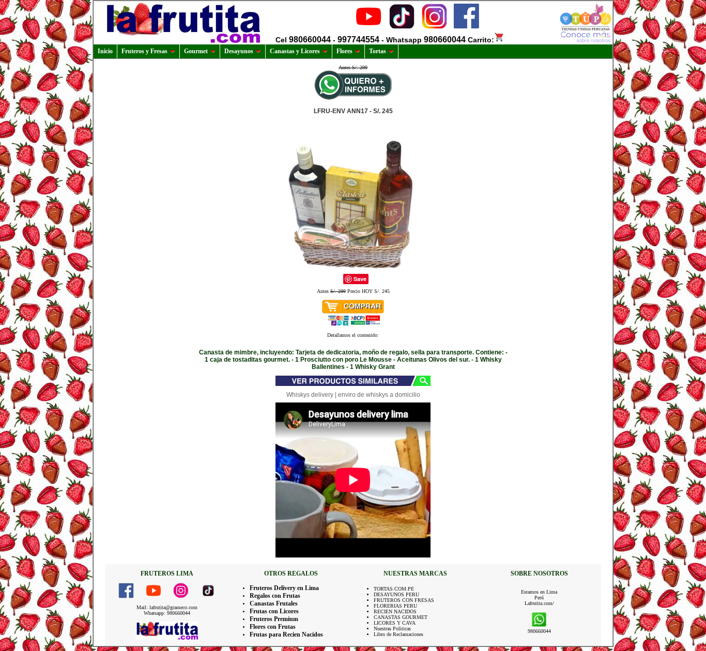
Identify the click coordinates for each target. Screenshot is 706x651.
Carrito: (481, 40)
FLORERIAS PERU (395, 606)
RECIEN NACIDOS (395, 611)
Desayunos (238, 51)
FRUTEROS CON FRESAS (404, 600)
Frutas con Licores (274, 611)
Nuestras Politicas (392, 628)
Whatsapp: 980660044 (167, 613)
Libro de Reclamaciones (398, 634)
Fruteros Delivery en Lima (284, 588)
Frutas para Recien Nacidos (286, 634)
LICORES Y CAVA (395, 623)
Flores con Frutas (273, 626)
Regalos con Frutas (275, 595)
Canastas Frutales (274, 603)
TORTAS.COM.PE (394, 589)
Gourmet (196, 51)
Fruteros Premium (274, 619)
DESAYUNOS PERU (396, 594)
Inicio (105, 51)
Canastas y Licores (295, 51)
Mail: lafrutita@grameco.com (166, 607)
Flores (344, 51)
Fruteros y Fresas (144, 51)
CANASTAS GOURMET (400, 617)
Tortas (377, 51)
